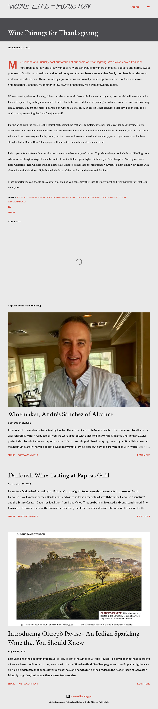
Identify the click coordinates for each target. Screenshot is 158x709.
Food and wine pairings (31, 197)
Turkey (123, 197)
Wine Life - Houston (49, 7)
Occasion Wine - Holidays (61, 197)
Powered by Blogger (81, 696)
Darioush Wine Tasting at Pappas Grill (58, 475)
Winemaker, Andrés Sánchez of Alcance (60, 414)
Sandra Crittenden (88, 197)
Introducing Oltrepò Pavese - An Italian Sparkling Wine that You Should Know (73, 638)
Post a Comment (28, 455)
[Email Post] (10, 208)
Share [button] (11, 212)
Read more (143, 455)
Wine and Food (17, 201)
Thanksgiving (109, 197)
